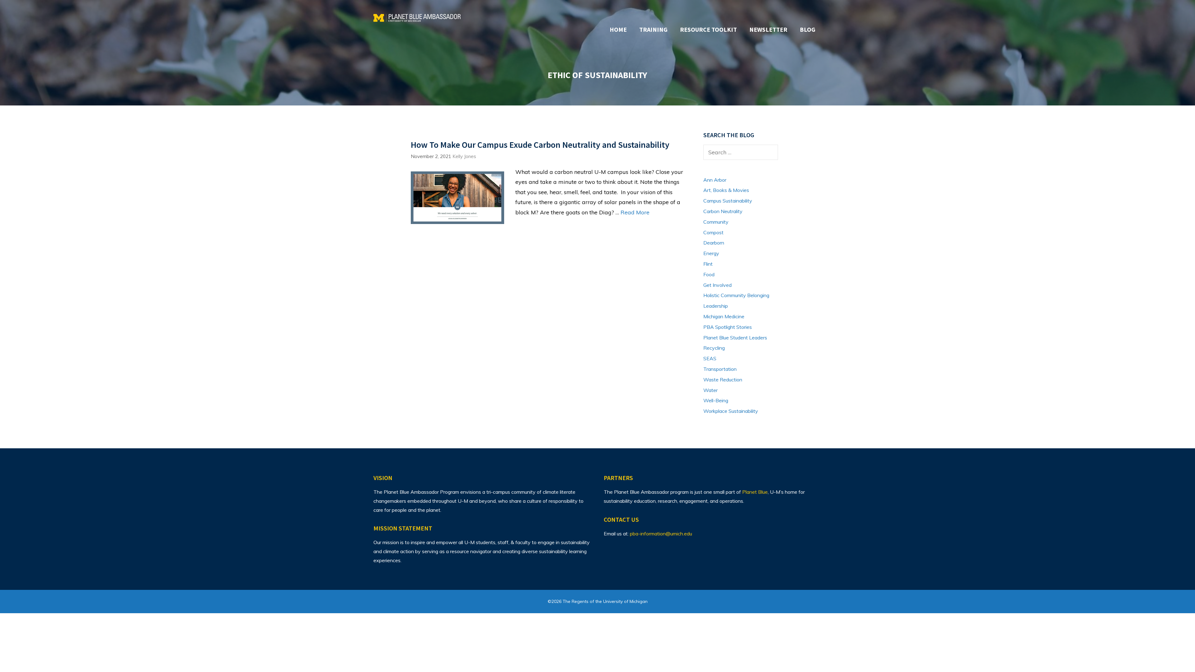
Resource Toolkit (708, 29)
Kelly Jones (464, 156)
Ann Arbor (714, 180)
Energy (711, 253)
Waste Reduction (722, 379)
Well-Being (715, 400)
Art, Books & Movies (726, 190)
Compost (713, 232)
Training (653, 29)
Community (716, 222)
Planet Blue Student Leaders (735, 337)
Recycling (714, 348)
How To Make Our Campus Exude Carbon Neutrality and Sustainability (540, 144)
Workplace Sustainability (730, 411)
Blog (807, 29)
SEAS (709, 358)
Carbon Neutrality (723, 211)
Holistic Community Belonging (736, 295)
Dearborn (713, 243)
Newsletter (768, 29)
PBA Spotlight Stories (727, 327)
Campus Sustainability (727, 201)
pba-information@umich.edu (661, 533)
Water (710, 390)
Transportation (720, 369)
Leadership (715, 306)
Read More (635, 212)
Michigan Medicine (723, 316)
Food (709, 274)
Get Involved (717, 285)
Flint (708, 264)
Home (618, 29)
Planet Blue (755, 492)
